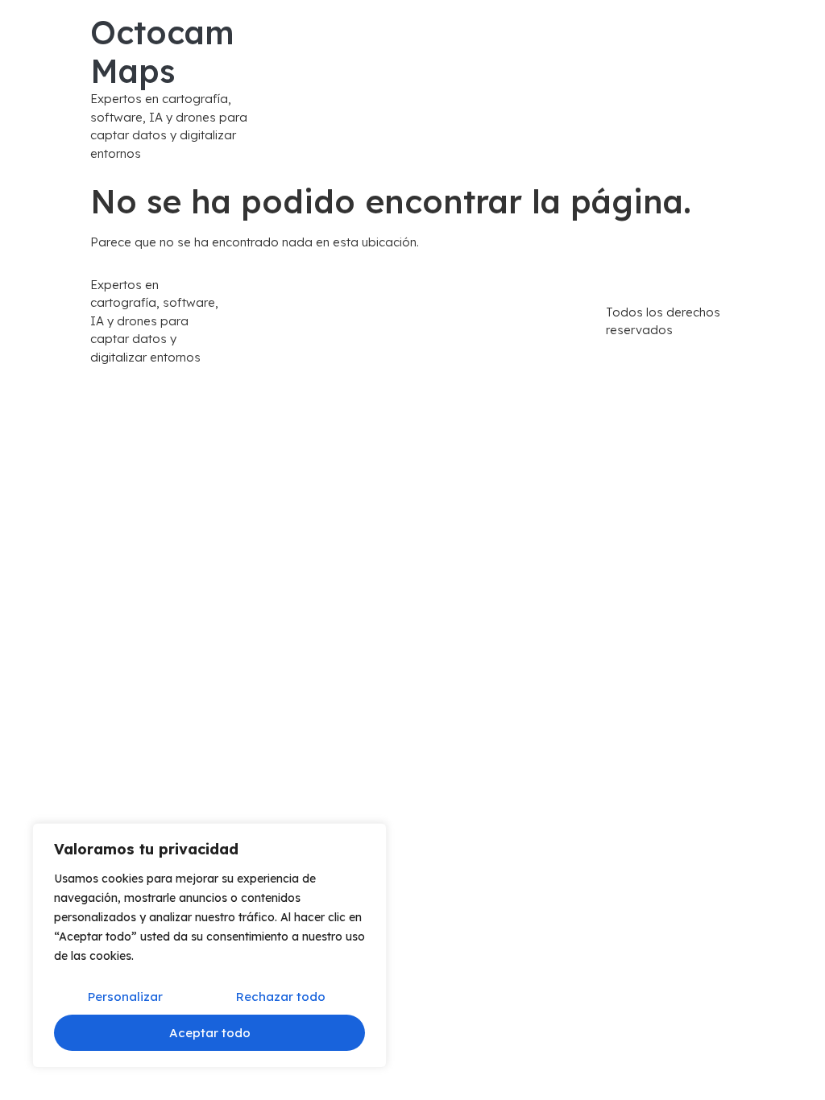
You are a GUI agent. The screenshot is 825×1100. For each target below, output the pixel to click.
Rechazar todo (280, 996)
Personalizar (125, 996)
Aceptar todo (210, 1032)
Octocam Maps (162, 51)
